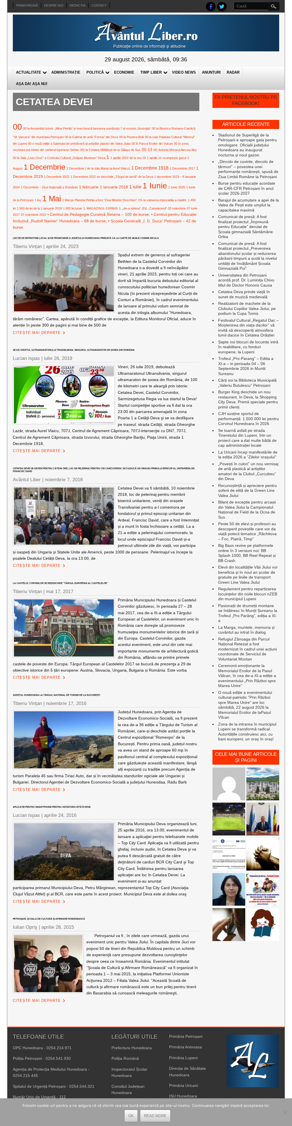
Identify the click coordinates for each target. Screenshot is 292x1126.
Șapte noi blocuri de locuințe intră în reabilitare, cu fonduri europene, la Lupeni (248, 347)
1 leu (38, 200)
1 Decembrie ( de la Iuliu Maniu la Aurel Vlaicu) (98, 168)
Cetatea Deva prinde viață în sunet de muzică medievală (244, 294)
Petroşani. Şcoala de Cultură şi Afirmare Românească (49, 919)
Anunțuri (211, 72)
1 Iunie (155, 185)
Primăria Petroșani (185, 1036)
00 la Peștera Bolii (131, 137)
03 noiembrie (177, 208)
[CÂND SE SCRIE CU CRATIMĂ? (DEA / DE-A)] (262, 925)
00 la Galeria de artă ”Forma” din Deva (91, 137)
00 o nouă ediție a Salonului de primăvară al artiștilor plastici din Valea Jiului (79, 143)
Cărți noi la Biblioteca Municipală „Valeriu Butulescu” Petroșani (247, 383)
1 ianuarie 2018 (114, 187)
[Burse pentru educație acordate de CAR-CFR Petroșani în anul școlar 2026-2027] (262, 890)
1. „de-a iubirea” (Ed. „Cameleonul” (143, 208)
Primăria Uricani (183, 1085)
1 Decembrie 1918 (150, 167)
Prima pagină (27, 5)
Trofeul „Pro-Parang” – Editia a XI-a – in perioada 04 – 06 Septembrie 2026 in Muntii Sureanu (245, 366)
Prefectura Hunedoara (131, 1048)
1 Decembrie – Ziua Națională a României (49, 187)
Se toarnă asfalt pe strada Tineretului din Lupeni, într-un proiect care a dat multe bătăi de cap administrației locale (247, 438)
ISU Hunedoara (183, 1096)
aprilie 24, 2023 (62, 246)
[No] (285, 1112)
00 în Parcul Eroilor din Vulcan (152, 143)
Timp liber (151, 72)
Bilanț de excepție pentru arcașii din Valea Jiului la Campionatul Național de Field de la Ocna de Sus (247, 509)
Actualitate (28, 72)
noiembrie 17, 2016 (66, 703)
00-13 (147, 149)
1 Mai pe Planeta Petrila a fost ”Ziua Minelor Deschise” (99, 200)
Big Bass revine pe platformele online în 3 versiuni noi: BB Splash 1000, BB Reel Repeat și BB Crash (247, 553)
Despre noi (53, 5)
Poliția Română (125, 1058)
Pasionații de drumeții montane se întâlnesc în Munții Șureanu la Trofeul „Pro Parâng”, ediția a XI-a (247, 613)
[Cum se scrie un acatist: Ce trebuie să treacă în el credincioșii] (262, 855)
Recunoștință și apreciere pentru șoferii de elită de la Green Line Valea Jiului (247, 490)
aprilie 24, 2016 (60, 815)
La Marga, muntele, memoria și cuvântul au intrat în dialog (246, 630)
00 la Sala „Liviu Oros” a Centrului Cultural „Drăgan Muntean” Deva (59, 158)
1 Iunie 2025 (176, 187)
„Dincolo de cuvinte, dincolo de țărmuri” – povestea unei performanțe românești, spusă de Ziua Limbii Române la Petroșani (248, 169)
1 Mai (51, 198)
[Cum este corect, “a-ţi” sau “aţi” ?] (228, 784)
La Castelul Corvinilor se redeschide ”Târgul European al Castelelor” (60, 583)
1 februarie (89, 187)
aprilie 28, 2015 (57, 927)
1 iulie (135, 186)
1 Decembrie (44, 167)
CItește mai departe (37, 333)
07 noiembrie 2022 (33, 214)
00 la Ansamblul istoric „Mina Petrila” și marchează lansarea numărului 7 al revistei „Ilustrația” (87, 128)
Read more (155, 1116)
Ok (131, 1116)
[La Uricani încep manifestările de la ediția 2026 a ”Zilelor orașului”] (262, 820)
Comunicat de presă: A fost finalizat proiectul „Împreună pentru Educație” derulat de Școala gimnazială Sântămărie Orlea (245, 226)
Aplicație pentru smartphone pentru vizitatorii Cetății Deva (52, 807)
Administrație (65, 72)
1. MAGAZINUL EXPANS (100, 208)
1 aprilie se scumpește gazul (166, 158)
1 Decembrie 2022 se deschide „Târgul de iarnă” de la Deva (111, 176)
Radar (233, 72)
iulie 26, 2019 (58, 358)
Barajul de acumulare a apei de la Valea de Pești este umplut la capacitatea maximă (248, 205)
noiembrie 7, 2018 (64, 479)
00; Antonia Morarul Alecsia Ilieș (175, 150)
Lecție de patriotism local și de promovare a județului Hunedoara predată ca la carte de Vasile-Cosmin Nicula (86, 238)
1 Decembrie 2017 (182, 168)
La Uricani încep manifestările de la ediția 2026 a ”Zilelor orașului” (247, 455)
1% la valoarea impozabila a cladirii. (162, 200)
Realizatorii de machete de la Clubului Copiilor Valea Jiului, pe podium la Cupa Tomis (247, 308)
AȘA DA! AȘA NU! (31, 84)
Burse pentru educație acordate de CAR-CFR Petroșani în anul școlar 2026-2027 (246, 188)
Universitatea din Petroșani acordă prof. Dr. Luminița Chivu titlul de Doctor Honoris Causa (246, 280)
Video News (184, 72)
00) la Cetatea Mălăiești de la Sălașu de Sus (110, 150)
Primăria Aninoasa (185, 1047)
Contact (99, 5)
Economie (124, 72)
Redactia (77, 5)
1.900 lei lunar (72, 208)
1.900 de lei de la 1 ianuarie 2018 (39, 208)
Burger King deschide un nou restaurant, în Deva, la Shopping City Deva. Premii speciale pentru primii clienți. (248, 399)
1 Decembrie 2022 (56, 176)
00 (17, 126)
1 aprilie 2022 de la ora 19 (128, 158)
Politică (95, 72)
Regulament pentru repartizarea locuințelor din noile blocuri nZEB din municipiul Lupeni (247, 594)
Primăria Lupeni (183, 1058)
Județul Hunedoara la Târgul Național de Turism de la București (56, 695)
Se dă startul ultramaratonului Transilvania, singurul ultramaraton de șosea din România (74, 350)
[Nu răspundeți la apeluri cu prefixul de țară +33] (228, 925)
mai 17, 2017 (59, 591)
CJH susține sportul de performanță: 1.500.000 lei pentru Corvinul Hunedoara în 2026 (248, 418)
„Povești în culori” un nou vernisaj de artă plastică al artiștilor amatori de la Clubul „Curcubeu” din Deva (248, 471)
